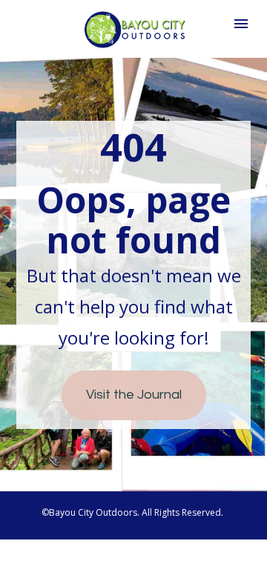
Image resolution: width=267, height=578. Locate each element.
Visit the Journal (134, 395)
